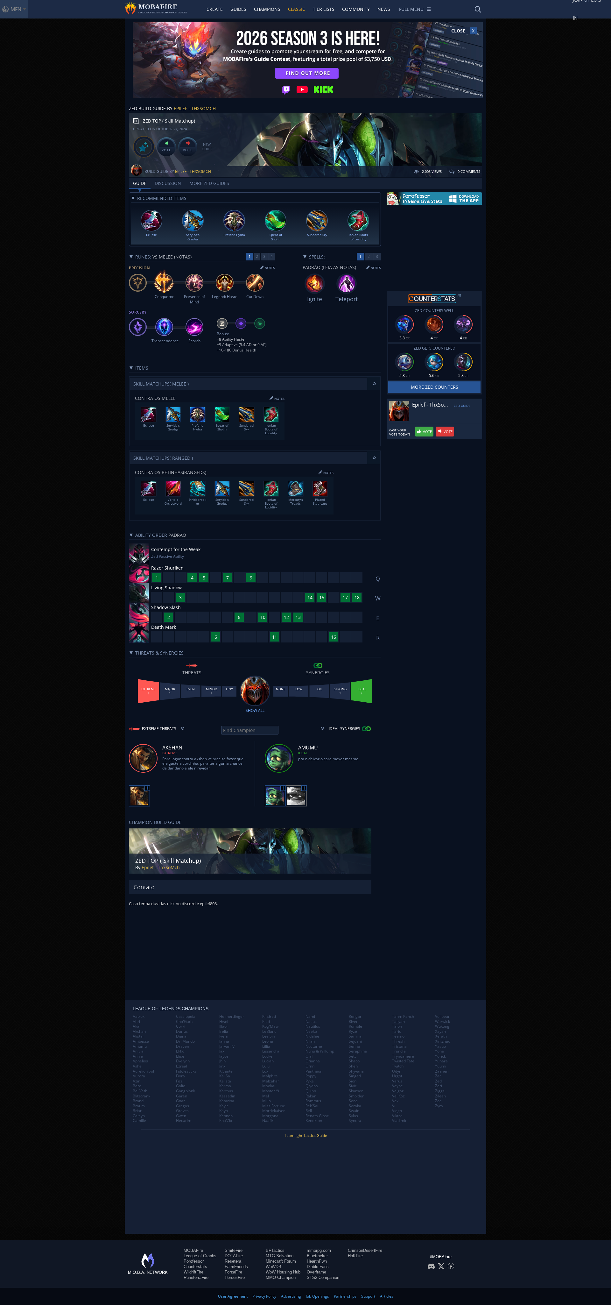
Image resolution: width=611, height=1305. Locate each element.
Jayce (223, 1056)
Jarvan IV (227, 1046)
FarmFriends (236, 1266)
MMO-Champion (281, 1277)
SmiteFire (233, 1250)
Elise (180, 1056)
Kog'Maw (270, 1026)
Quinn (311, 1091)
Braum (139, 1106)
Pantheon (314, 1071)
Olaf (309, 1056)
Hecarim (183, 1120)
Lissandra (270, 1051)
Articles (386, 1296)
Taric (396, 1031)
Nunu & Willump (320, 1051)
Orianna (313, 1061)
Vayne (397, 1086)
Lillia (266, 1046)
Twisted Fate (403, 1061)
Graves (182, 1110)
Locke (267, 1056)
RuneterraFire (196, 1277)
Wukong (442, 1026)
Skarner (356, 1091)
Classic (296, 9)
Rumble (355, 1026)
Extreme (169, 753)
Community (356, 9)
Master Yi (270, 1091)
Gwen (181, 1115)
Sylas (353, 1115)
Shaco (354, 1061)
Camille (139, 1120)
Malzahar (270, 1081)
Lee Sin (268, 1036)
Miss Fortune (273, 1106)
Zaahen (441, 1071)
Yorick (440, 1056)
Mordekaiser (273, 1110)
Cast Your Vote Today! (399, 432)
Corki (180, 1026)
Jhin (222, 1061)
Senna (354, 1046)
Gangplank (185, 1091)
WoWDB (273, 1266)
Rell (309, 1110)
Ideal (303, 753)
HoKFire (355, 1255)
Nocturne (314, 1046)
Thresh (398, 1041)
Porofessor (194, 1261)
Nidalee (312, 1036)
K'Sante (226, 1071)
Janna (224, 1041)
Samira (355, 1036)
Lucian (268, 1061)
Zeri (438, 1086)
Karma (225, 1086)
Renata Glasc (317, 1115)
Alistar (138, 1036)
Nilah (310, 1041)
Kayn (223, 1110)
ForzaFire (233, 1272)
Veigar (398, 1091)
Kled (266, 1021)
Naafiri (268, 1120)
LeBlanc (269, 1031)
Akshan (139, 1031)
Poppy (311, 1076)
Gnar (180, 1100)
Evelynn (183, 1061)
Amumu (140, 1046)
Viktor (397, 1115)
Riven (353, 1021)
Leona (267, 1041)
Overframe (316, 1272)
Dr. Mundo (185, 1041)
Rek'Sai (312, 1106)
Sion (352, 1081)
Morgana (270, 1115)
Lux (265, 1071)
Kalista (225, 1081)
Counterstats (195, 1266)
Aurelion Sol (143, 1071)
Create (215, 9)
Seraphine (358, 1051)
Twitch (398, 1066)
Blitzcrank (141, 1096)
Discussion (168, 183)
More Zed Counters (434, 387)
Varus (397, 1081)
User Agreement (233, 1296)
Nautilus (313, 1026)
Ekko (180, 1051)
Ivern (223, 1036)
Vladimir (399, 1120)
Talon (397, 1026)
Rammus (313, 1100)
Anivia (138, 1051)
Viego (397, 1110)
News (383, 9)
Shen (353, 1066)
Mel (265, 1096)
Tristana (399, 1046)
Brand (138, 1100)
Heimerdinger (231, 1016)
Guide (139, 183)
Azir (136, 1081)
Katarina (226, 1100)
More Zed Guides (209, 183)
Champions (267, 9)
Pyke (310, 1081)
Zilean (440, 1096)
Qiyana (312, 1086)
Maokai (268, 1086)
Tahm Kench (403, 1016)
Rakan (311, 1096)
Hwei (223, 1021)
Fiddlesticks (186, 1071)
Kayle (224, 1106)
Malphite (270, 1076)
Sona (353, 1100)
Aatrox (138, 1016)
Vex (395, 1100)
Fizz (179, 1081)
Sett (352, 1056)
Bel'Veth (140, 1091)
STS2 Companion (323, 1277)
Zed (438, 1081)
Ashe (137, 1066)
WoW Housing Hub (283, 1272)
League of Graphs (200, 1255)
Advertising (291, 1296)
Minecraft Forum (281, 1261)
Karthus (226, 1091)
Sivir (352, 1086)
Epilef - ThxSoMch (195, 108)
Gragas (182, 1106)
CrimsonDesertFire (365, 1250)
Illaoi (223, 1026)
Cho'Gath (184, 1021)
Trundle (399, 1051)
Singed (355, 1076)
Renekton (314, 1120)
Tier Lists (323, 9)
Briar (137, 1110)
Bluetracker (317, 1255)
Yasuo (440, 1046)
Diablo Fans (318, 1266)
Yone (439, 1051)
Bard (137, 1086)
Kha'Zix (225, 1120)
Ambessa (141, 1041)
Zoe (438, 1100)
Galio (180, 1086)
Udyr (396, 1071)
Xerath (441, 1036)
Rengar (355, 1016)
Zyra (439, 1106)
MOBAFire (193, 1250)
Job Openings (317, 1296)
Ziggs (440, 1091)
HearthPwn (317, 1261)
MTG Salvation (279, 1255)
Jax (221, 1051)
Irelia (223, 1031)
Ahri (136, 1021)
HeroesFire (235, 1277)
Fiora (180, 1076)
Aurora (139, 1076)
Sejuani (355, 1041)
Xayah (440, 1031)
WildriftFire (193, 1272)
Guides (238, 9)
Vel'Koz (398, 1096)
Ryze (353, 1031)
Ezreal (181, 1066)
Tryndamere (403, 1056)
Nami (310, 1016)
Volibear (442, 1016)
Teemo (398, 1036)
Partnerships (345, 1296)
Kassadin (227, 1096)
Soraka (355, 1106)
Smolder (356, 1096)
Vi (393, 1106)
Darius (182, 1031)
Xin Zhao (442, 1041)
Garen (181, 1096)
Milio (266, 1100)
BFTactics (275, 1250)
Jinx (222, 1066)
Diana (181, 1036)
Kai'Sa (224, 1076)
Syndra (355, 1120)
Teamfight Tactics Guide (305, 1135)
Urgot (397, 1076)
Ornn (310, 1066)
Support (368, 1296)
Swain (354, 1110)
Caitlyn (139, 1115)
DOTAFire (234, 1255)
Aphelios (140, 1061)
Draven (182, 1046)
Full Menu (411, 9)
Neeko (311, 1031)
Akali (137, 1026)
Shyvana (356, 1071)
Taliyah (398, 1021)
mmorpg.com (319, 1250)
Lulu (266, 1066)
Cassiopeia (185, 1016)
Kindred (269, 1016)
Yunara (441, 1061)
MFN (16, 9)
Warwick (442, 1021)
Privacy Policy (264, 1296)
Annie (138, 1056)
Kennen (226, 1115)
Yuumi (440, 1066)
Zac (438, 1076)
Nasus (311, 1021)
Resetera (233, 1261)
